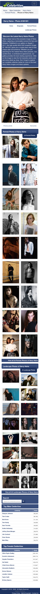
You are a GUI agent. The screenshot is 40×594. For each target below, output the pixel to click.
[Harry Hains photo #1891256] (11, 467)
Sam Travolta (6, 525)
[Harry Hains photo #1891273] (29, 150)
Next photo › (33, 126)
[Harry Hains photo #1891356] (11, 147)
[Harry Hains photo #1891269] (11, 424)
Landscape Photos (30, 30)
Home (11, 26)
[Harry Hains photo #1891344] (29, 345)
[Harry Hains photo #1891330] (29, 438)
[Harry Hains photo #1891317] (29, 321)
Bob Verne (5, 519)
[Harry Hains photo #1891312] (29, 199)
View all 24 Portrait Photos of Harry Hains (23, 360)
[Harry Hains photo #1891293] (29, 248)
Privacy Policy (16, 593)
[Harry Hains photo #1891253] (29, 380)
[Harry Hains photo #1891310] (11, 482)
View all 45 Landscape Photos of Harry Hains (21, 492)
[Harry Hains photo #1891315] (29, 482)
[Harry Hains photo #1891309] (11, 272)
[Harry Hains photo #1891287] (29, 297)
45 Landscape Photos (28, 370)
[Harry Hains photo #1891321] (29, 272)
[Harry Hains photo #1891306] (29, 409)
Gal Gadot (5, 562)
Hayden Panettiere (8, 559)
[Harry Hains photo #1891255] (11, 394)
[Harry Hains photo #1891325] (29, 467)
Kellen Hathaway (7, 528)
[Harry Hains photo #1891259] (11, 376)
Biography (20, 26)
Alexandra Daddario (8, 568)
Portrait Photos (31, 26)
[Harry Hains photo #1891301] (11, 345)
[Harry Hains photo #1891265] (29, 394)
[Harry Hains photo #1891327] (11, 223)
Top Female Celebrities (13, 546)
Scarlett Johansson (8, 556)
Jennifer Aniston (7, 574)
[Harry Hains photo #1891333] (11, 174)
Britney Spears (6, 580)
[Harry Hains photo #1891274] (29, 174)
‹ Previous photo (7, 126)
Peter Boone (6, 537)
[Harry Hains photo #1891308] (11, 321)
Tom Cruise (5, 516)
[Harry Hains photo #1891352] (11, 248)
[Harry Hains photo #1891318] (11, 438)
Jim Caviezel (6, 534)
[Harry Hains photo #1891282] (11, 297)
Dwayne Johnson (7, 513)
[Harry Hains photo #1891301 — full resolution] (20, 95)
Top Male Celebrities (12, 506)
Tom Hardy (5, 522)
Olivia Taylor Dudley (8, 553)
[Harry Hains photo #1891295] (29, 453)
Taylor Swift (5, 577)
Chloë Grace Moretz (8, 565)
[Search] (23, 501)
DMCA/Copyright (26, 593)
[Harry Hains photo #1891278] (29, 223)
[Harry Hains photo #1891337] (11, 199)
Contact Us (35, 593)
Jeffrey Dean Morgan (8, 531)
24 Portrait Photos (29, 135)
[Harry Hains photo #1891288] (11, 409)
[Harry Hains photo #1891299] (11, 453)
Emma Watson (6, 571)
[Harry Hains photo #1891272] (29, 424)
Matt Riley (5, 540)
